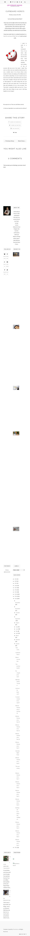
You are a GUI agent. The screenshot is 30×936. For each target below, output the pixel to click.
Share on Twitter (16, 125)
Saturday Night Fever (18, 752)
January (17, 643)
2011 (16, 847)
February (18, 639)
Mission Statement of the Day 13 (18, 709)
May (17, 631)
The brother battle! (18, 666)
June (17, 629)
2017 (16, 587)
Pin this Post (16, 128)
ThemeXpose (16, 929)
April (17, 633)
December (17, 602)
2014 (16, 594)
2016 (16, 589)
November (17, 608)
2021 (16, 579)
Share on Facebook (15, 122)
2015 (16, 592)
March (17, 635)
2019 (16, 583)
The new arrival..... (18, 768)
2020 (16, 581)
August (17, 622)
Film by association (18, 659)
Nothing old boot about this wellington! (18, 813)
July (17, 626)
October (18, 612)
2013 (16, 596)
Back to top (22, 934)
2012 (16, 598)
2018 (16, 585)
